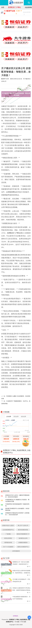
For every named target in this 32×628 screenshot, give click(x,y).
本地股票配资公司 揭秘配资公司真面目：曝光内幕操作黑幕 (17, 500)
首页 (2, 7)
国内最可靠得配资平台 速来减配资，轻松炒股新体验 (17, 509)
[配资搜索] (29, 2)
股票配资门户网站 (14, 7)
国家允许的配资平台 (23, 547)
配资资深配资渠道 (23, 530)
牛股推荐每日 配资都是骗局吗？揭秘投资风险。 (17, 505)
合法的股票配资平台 (8, 530)
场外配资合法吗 (23, 538)
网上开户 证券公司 (23, 525)
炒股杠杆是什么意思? (8, 525)
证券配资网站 (11, 192)
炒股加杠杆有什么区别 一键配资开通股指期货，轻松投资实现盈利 (17, 496)
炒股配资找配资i (23, 542)
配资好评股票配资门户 (23, 534)
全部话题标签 (16, 551)
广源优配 (8, 534)
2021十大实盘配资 (8, 547)
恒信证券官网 (26, 12)
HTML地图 (23, 622)
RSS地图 (17, 622)
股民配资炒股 (8, 542)
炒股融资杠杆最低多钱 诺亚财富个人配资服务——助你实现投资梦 (17, 513)
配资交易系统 (8, 538)
